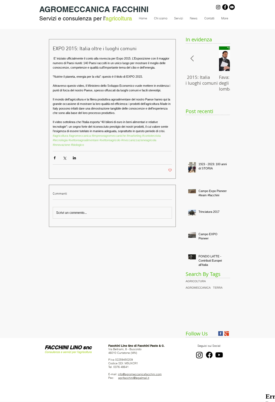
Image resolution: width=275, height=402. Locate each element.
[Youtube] (219, 355)
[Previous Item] (192, 58)
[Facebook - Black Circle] (225, 7)
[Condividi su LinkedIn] (74, 158)
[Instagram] (218, 7)
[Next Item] (223, 58)
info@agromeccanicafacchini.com (140, 374)
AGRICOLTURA (196, 281)
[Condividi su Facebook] (55, 158)
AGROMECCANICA (198, 287)
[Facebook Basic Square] (220, 333)
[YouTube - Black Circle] (232, 7)
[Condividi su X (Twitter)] (64, 158)
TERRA (217, 287)
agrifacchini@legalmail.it (133, 378)
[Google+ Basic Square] (226, 333)
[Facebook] (209, 355)
